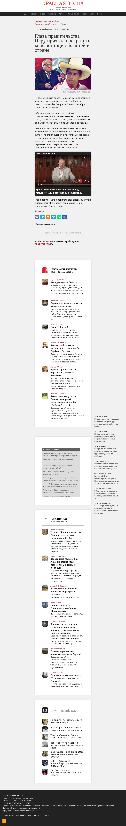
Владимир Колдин (58, 342)
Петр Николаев (57, 529)
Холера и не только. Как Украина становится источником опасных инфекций (64, 563)
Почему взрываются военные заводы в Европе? (66, 653)
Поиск (99, 14)
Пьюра (41, 211)
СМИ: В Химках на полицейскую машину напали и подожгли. (66, 763)
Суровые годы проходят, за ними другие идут (66, 305)
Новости (33, 14)
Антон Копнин (57, 672)
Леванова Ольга (57, 648)
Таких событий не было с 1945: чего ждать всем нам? (65, 736)
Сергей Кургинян (58, 279)
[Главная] (63, 6)
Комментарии (73, 14)
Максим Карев (56, 324)
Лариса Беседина (58, 393)
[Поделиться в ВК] (37, 217)
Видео (42, 14)
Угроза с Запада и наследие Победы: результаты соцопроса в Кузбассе (66, 535)
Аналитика (52, 14)
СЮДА (34, 815)
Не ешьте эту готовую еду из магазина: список (66, 721)
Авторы (62, 14)
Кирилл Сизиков (57, 621)
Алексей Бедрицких (58, 586)
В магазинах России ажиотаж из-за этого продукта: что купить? (66, 754)
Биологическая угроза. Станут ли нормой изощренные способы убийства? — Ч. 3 (63, 401)
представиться (43, 244)
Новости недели (57, 300)
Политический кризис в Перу (50, 24)
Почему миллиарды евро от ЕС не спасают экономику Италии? (66, 678)
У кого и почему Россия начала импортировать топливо (63, 591)
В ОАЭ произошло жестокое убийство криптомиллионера (66, 728)
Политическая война (47, 21)
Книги (92, 14)
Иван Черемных (57, 602)
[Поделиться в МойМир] (64, 217)
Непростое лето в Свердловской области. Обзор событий (63, 608)
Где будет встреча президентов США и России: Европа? (66, 772)
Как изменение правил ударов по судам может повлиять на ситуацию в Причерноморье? (64, 628)
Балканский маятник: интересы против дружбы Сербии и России (65, 348)
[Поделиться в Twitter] (53, 217)
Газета (84, 14)
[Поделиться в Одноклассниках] (48, 217)
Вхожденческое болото (63, 282)
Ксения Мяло (56, 367)
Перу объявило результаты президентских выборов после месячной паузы (106, 466)
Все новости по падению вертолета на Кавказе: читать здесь (66, 745)
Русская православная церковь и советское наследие (63, 372)
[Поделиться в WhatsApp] (59, 217)
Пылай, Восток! (59, 326)
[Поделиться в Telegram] (42, 217)
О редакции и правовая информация (18, 810)
